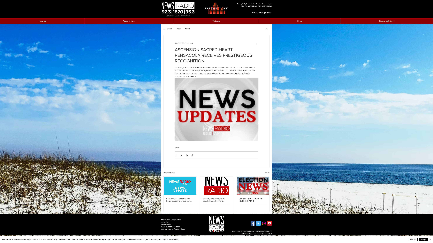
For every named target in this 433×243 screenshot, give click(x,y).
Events (187, 28)
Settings (413, 239)
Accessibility (268, 231)
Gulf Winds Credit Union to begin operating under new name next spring (178, 200)
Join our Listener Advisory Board (173, 229)
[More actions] (257, 43)
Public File (239, 231)
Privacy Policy (259, 231)
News (179, 28)
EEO (233, 231)
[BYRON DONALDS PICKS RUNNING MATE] (253, 186)
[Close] (430, 239)
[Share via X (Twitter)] (181, 155)
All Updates (168, 28)
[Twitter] (258, 223)
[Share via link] (192, 155)
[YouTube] (269, 223)
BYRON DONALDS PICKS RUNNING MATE (251, 200)
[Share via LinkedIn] (187, 155)
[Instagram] (264, 223)
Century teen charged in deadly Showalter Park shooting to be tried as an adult (214, 200)
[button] (300, 21)
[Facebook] (253, 223)
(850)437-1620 (266, 13)
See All (267, 172)
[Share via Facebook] (176, 155)
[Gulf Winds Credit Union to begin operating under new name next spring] (180, 186)
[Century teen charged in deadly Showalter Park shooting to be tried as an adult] (216, 186)
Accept (423, 239)
